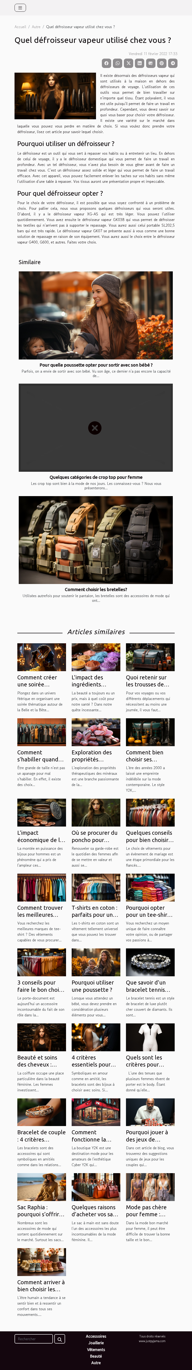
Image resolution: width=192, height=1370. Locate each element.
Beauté (96, 1356)
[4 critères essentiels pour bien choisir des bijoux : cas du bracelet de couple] (96, 1037)
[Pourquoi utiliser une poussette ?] (96, 962)
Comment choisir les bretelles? (96, 589)
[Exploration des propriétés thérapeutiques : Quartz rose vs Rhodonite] (96, 731)
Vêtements (96, 1350)
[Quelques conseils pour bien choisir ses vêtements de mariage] (150, 812)
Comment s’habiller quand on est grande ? (37, 759)
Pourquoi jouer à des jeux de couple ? (147, 1139)
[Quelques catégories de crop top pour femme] (96, 428)
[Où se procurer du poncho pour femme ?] (96, 812)
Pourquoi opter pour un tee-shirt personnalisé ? (148, 915)
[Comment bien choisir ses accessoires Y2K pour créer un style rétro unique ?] (150, 731)
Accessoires (96, 1336)
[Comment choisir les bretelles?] (96, 540)
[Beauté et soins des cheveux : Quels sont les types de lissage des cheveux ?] (41, 1037)
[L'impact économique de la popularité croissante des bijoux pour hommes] (41, 812)
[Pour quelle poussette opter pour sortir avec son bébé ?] (96, 315)
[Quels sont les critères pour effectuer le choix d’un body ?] (150, 1037)
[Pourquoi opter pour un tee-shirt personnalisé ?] (150, 887)
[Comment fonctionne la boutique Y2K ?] (96, 1111)
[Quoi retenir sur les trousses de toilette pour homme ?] (150, 656)
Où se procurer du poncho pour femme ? (95, 840)
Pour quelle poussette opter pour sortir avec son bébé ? (96, 364)
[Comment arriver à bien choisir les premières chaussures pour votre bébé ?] (41, 1261)
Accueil (20, 27)
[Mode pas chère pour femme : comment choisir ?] (150, 1186)
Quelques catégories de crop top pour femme (96, 477)
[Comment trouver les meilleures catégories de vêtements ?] (41, 887)
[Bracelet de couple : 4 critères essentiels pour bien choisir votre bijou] (41, 1111)
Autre (36, 27)
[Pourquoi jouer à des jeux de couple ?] (150, 1111)
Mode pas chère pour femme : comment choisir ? (148, 1214)
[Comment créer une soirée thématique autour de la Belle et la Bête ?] (41, 656)
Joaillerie (96, 1343)
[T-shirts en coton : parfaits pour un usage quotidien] (96, 887)
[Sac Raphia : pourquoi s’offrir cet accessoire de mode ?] (41, 1186)
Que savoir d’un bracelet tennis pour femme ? (146, 989)
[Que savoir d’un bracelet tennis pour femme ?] (150, 962)
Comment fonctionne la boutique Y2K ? (91, 1139)
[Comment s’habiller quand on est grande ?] (41, 731)
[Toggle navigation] (20, 8)
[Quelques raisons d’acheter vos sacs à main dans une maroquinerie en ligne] (96, 1186)
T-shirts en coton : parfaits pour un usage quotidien (94, 915)
